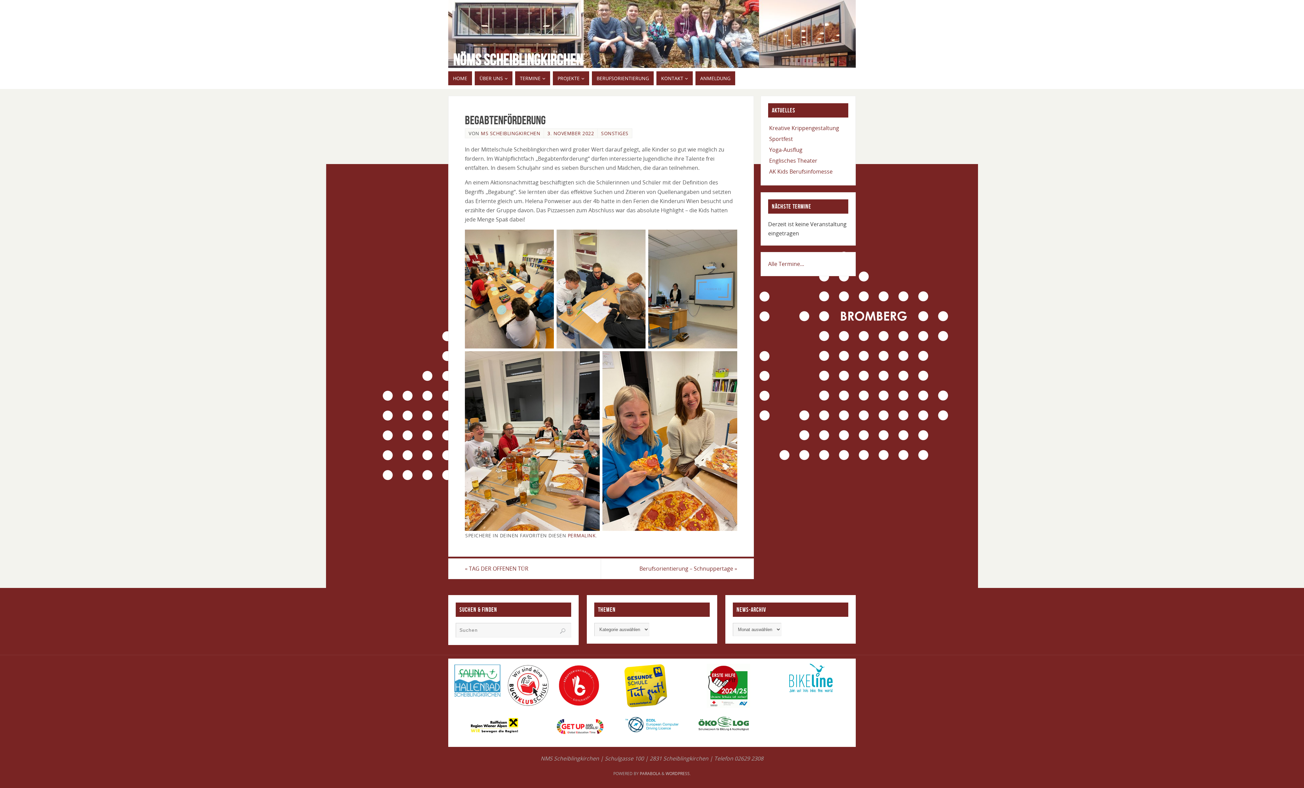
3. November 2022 (570, 133)
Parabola (650, 773)
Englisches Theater (793, 160)
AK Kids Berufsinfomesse (801, 171)
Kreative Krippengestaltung (804, 128)
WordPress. (678, 773)
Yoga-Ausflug (785, 150)
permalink (582, 535)
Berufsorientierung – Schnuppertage (688, 568)
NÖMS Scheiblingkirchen (518, 59)
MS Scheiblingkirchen (510, 133)
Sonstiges (615, 133)
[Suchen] (562, 631)
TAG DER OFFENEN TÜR (496, 568)
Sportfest (781, 139)
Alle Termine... (786, 264)
